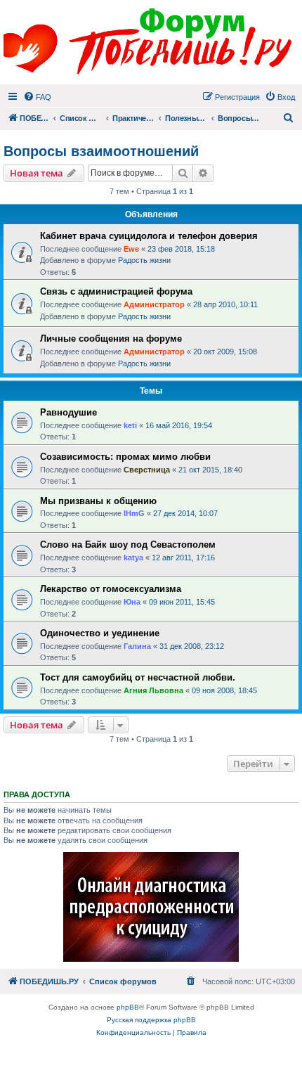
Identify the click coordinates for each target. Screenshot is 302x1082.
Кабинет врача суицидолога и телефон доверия (149, 236)
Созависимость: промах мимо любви (125, 456)
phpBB (128, 1007)
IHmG (134, 513)
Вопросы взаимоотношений (101, 151)
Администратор (154, 304)
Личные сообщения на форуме (111, 338)
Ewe (131, 249)
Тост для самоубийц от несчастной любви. (137, 677)
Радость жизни (144, 260)
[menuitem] (37, 97)
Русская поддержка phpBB (151, 1020)
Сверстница (147, 469)
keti (130, 425)
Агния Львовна (153, 690)
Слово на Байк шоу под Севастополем (128, 544)
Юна (132, 602)
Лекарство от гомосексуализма (110, 589)
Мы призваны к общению (98, 501)
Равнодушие (68, 412)
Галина (137, 646)
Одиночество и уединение (99, 633)
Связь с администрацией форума (116, 291)
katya (133, 557)
